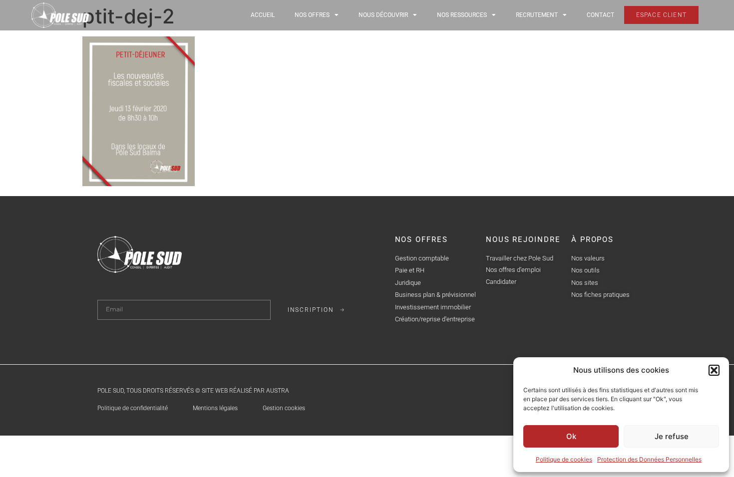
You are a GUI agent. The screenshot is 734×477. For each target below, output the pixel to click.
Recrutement (537, 14)
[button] (714, 370)
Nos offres (312, 14)
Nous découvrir (383, 14)
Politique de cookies (564, 459)
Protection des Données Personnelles (649, 459)
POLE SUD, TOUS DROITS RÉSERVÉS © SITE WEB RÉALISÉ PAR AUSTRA (193, 390)
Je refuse (672, 436)
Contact (600, 14)
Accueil (263, 14)
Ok (571, 436)
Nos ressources (462, 14)
